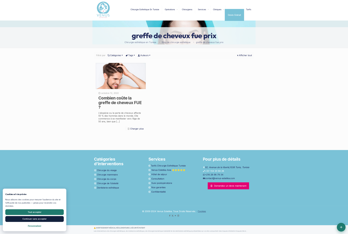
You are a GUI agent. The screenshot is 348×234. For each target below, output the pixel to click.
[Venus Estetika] (103, 9)
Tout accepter (34, 212)
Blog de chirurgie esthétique (176, 42)
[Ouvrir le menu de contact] (341, 227)
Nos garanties (158, 187)
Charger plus (137, 128)
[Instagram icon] (178, 215)
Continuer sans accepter (34, 219)
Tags (130, 55)
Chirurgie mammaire (107, 174)
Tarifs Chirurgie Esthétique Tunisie (168, 165)
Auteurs (144, 55)
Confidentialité (158, 191)
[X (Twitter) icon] (173, 215)
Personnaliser (34, 226)
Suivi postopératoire (161, 183)
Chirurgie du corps (106, 179)
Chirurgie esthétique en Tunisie (140, 42)
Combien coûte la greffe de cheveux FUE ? (120, 103)
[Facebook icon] (170, 215)
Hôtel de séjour (159, 174)
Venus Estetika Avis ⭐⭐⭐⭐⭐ (168, 170)
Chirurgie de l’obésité (107, 183)
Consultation (157, 178)
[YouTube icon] (175, 215)
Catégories (115, 55)
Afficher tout (245, 55)
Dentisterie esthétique (108, 187)
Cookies (202, 211)
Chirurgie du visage (107, 170)
